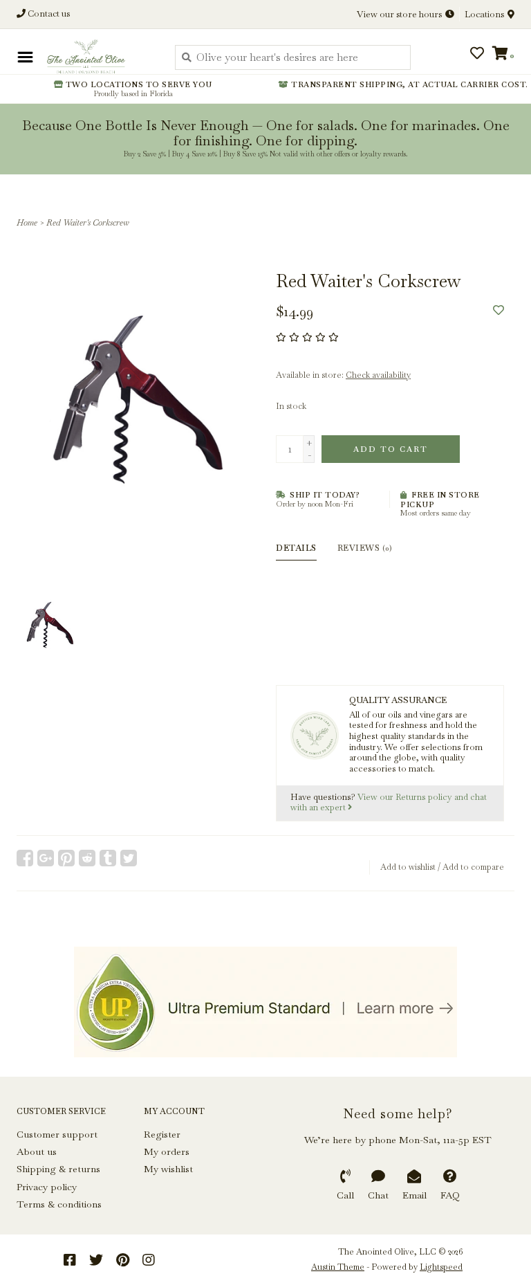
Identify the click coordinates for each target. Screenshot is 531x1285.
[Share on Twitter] (128, 858)
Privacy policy (47, 1187)
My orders (166, 1151)
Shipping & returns (58, 1169)
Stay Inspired (266, 151)
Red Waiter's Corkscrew (87, 222)
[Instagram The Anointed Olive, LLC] (148, 1260)
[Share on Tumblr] (108, 858)
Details (296, 548)
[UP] (265, 1002)
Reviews (364, 548)
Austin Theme (337, 1267)
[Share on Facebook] (25, 858)
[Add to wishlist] (498, 310)
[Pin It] (66, 858)
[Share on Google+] (45, 858)
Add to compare (473, 867)
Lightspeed (441, 1267)
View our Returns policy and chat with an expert (388, 803)
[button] (56, 55)
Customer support (57, 1134)
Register (162, 1134)
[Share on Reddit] (87, 858)
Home (27, 222)
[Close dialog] (518, 12)
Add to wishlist (408, 867)
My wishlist (168, 1169)
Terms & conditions (59, 1204)
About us (37, 1151)
